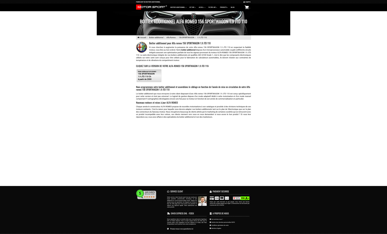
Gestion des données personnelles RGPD (223, 222)
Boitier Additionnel (177, 7)
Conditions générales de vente (220, 225)
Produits (223, 7)
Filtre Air (212, 7)
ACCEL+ (201, 7)
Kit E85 (192, 7)
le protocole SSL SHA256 (217, 205)
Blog (233, 7)
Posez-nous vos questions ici (181, 229)
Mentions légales (216, 228)
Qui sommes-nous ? (217, 219)
